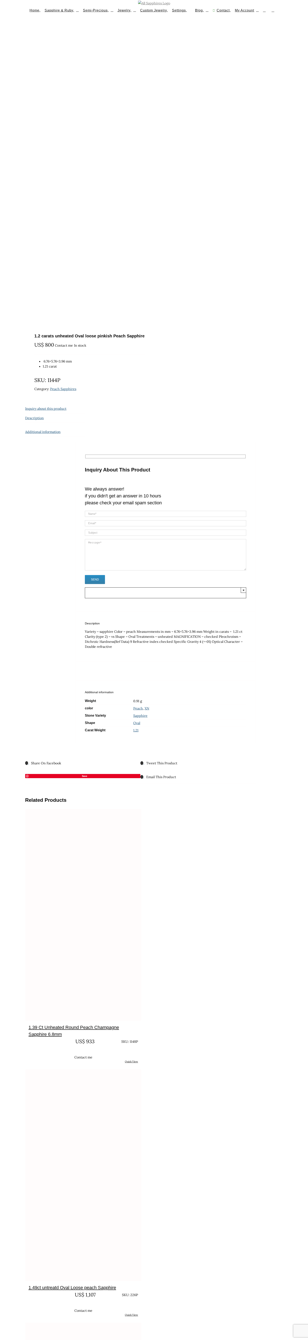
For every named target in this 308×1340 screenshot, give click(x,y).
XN (147, 708)
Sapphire (140, 716)
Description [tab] (34, 418)
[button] (273, 10)
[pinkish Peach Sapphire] (80, 174)
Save (84, 776)
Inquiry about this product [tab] (45, 408)
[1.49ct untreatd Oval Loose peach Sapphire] (83, 1175)
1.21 (135, 730)
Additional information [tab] (43, 432)
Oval (136, 723)
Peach (138, 708)
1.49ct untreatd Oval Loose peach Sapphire (72, 1287)
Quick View (131, 1061)
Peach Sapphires (63, 389)
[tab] (55, 425)
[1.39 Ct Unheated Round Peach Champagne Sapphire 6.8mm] (83, 915)
